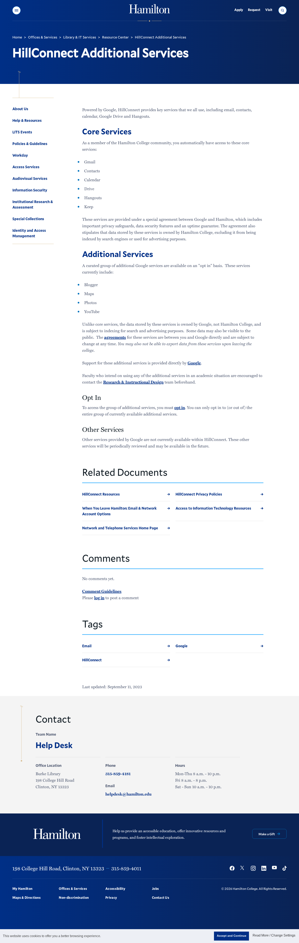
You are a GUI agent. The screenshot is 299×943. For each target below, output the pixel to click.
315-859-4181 (118, 773)
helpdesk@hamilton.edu (128, 794)
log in (99, 598)
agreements (115, 337)
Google (194, 363)
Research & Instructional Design (133, 382)
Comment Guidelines (101, 591)
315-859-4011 (126, 868)
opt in (179, 407)
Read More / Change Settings (274, 935)
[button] (16, 10)
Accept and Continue (231, 935)
